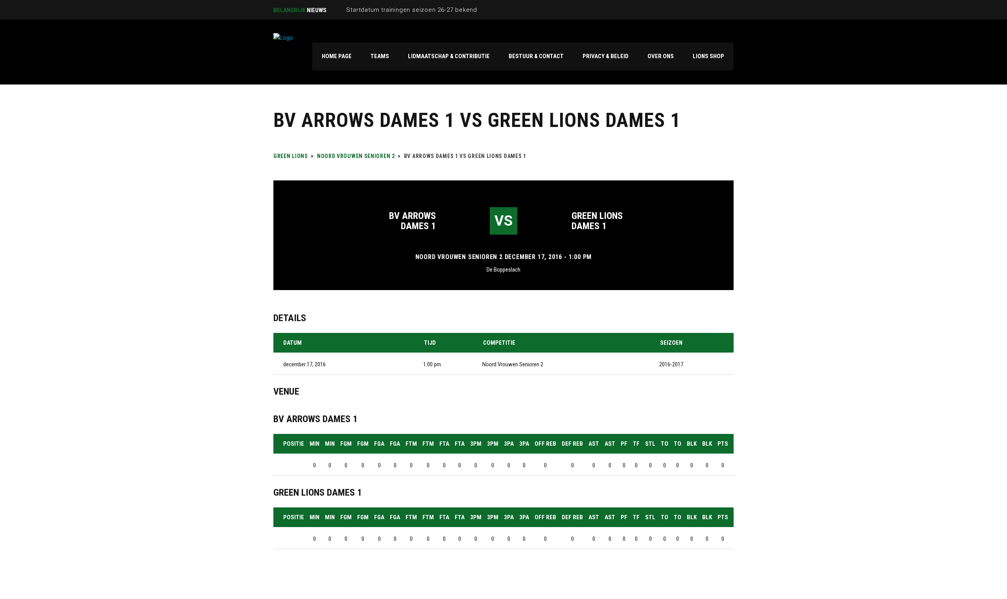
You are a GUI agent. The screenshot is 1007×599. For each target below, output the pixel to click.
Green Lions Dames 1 (597, 221)
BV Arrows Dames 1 (412, 221)
